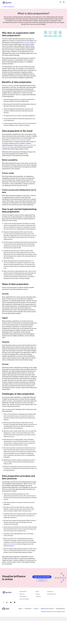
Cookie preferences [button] (60, 608)
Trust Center (27, 608)
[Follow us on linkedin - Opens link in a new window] (6, 602)
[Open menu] (64, 2)
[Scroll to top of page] (63, 617)
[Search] (60, 2)
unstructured (21, 140)
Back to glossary (8, 6)
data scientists (8, 85)
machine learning (7, 147)
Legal (20, 608)
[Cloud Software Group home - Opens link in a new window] (5, 608)
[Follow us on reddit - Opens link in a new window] (14, 602)
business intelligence (29, 42)
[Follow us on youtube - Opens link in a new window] (10, 602)
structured (13, 140)
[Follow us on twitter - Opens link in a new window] (3, 602)
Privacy (35, 608)
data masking (11, 544)
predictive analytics (28, 145)
